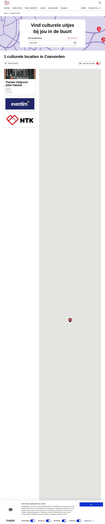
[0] (99, 2)
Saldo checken (17, 8)
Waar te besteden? (31, 8)
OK (91, 504)
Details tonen (88, 520)
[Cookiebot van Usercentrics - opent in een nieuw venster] (10, 521)
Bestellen (7, 8)
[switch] (48, 520)
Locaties (42, 8)
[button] (70, 320)
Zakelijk (83, 8)
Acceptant (64, 8)
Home (5, 13)
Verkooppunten (53, 8)
